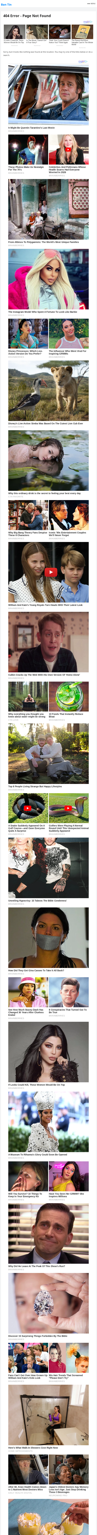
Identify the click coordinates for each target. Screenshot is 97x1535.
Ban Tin (6, 4)
